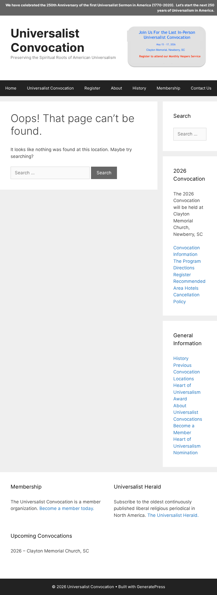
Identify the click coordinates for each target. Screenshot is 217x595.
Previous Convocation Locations (186, 372)
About (116, 88)
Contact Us (201, 88)
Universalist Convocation (47, 40)
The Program (187, 261)
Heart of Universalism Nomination (187, 446)
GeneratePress (151, 586)
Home (10, 88)
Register (92, 88)
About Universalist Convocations (187, 412)
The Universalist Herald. (173, 515)
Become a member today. (66, 508)
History (139, 88)
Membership (168, 88)
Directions (184, 267)
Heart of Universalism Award (187, 392)
